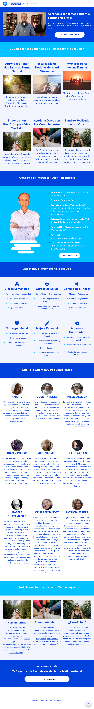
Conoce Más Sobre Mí (69, 255)
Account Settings (56, 700)
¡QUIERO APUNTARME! (71, 35)
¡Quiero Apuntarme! (48, 679)
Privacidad (44, 700)
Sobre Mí (35, 700)
